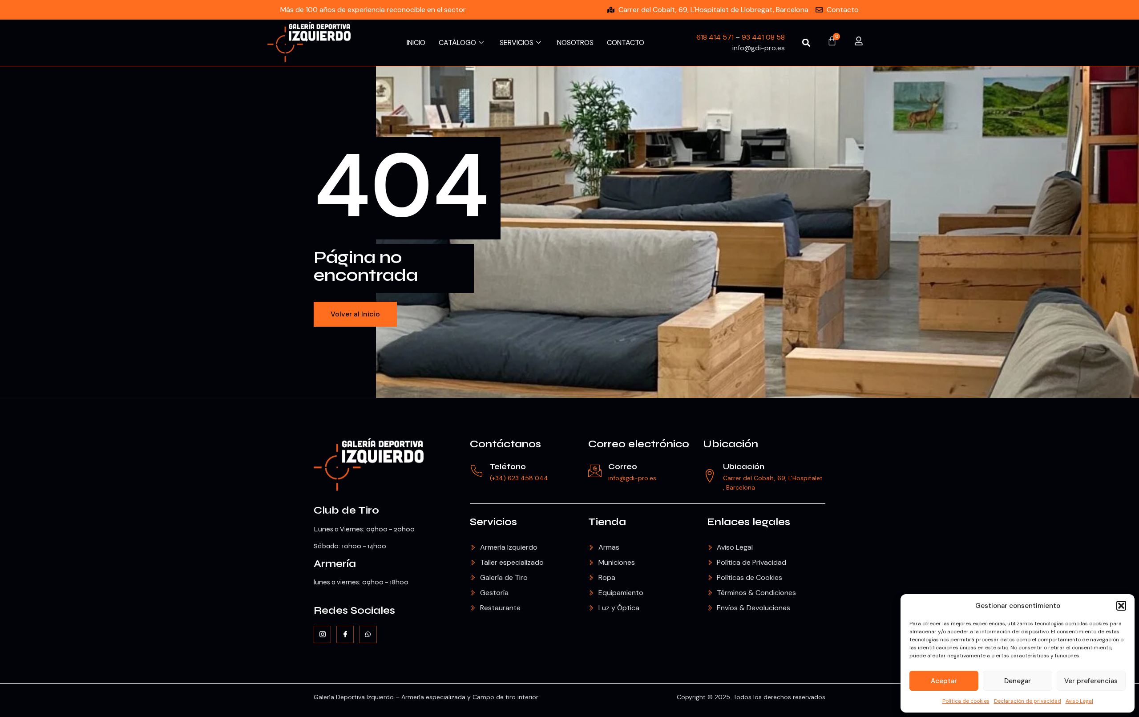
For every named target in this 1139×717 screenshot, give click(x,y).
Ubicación (730, 443)
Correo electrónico (638, 443)
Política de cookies (966, 701)
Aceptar (944, 680)
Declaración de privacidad (1027, 701)
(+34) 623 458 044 (519, 478)
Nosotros (575, 42)
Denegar (1017, 680)
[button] (1121, 605)
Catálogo (457, 42)
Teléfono (508, 466)
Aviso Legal (1079, 701)
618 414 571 (715, 37)
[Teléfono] (476, 471)
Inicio (416, 42)
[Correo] (595, 471)
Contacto (625, 42)
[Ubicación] (709, 475)
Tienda (607, 521)
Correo (622, 466)
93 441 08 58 (763, 37)
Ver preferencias (1091, 680)
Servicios (516, 42)
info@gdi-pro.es (632, 478)
